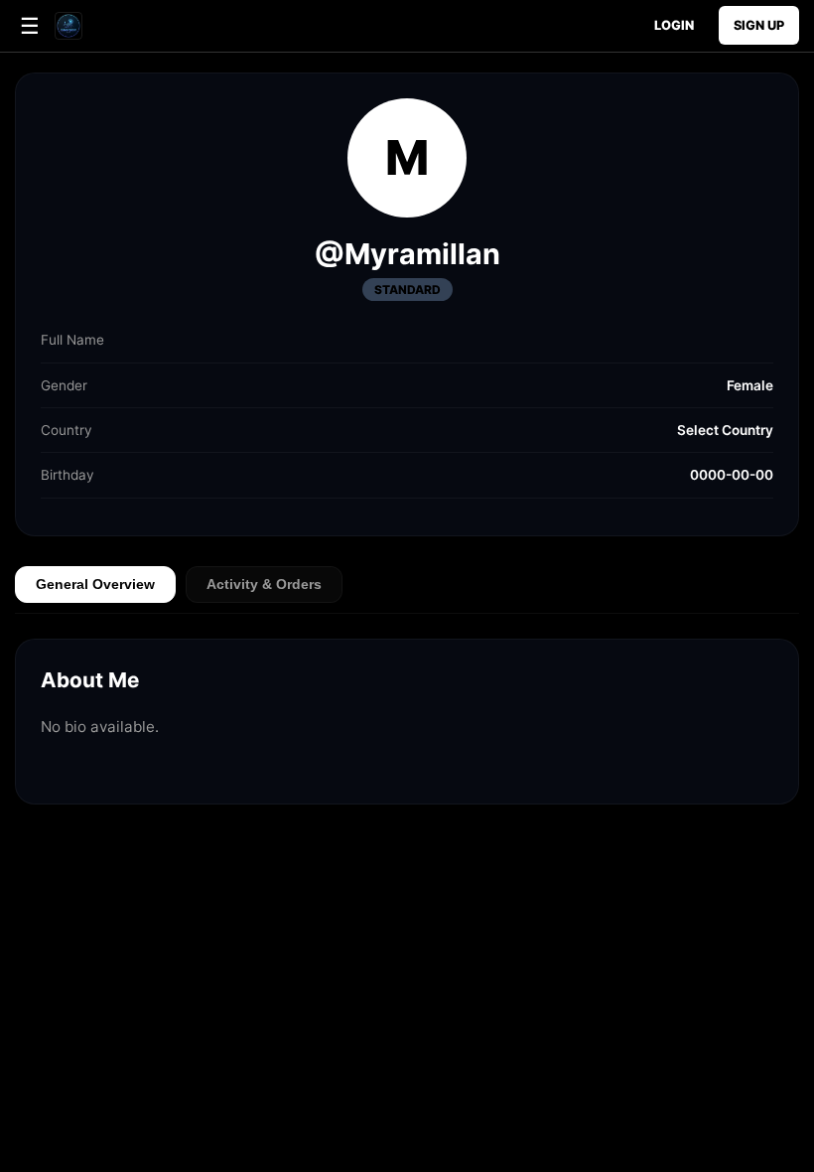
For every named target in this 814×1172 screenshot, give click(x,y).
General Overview (95, 584)
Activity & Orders (264, 584)
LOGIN (674, 25)
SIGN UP (759, 25)
